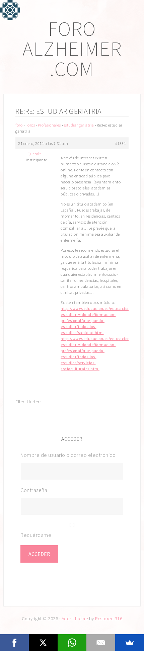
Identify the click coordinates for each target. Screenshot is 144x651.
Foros (30, 125)
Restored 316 (108, 619)
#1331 (120, 143)
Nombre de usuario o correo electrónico (68, 455)
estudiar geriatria (79, 125)
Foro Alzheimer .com (72, 48)
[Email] (100, 642)
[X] (43, 642)
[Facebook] (14, 642)
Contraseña (33, 490)
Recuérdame (35, 535)
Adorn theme (75, 619)
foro (18, 125)
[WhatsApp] (72, 642)
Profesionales (49, 125)
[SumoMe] (129, 642)
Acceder (39, 554)
